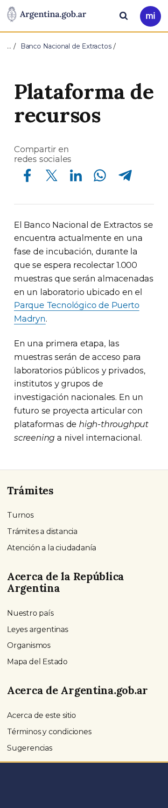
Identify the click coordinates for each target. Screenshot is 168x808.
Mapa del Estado (37, 661)
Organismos (28, 645)
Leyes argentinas (37, 629)
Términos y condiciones (49, 731)
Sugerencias (29, 748)
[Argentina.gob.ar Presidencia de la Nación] (46, 15)
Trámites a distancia (42, 531)
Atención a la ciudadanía (51, 547)
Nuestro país (30, 613)
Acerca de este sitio (41, 715)
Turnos (20, 515)
